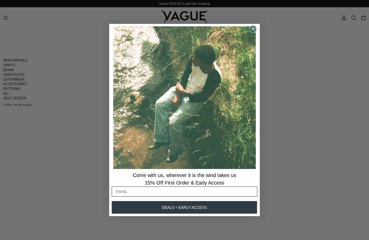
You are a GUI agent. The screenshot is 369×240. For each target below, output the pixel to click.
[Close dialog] (253, 29)
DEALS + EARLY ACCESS (184, 207)
